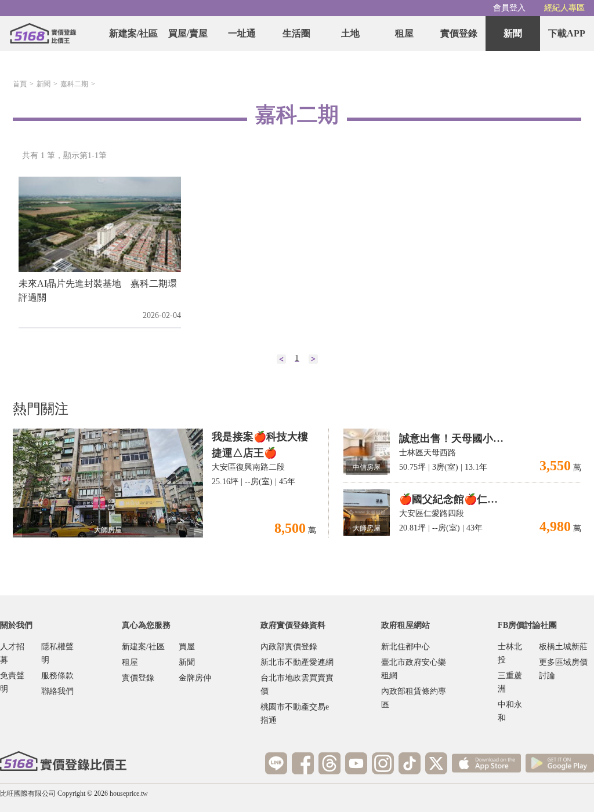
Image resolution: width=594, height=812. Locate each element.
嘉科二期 (74, 84)
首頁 (20, 84)
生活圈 (296, 33)
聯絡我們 (57, 691)
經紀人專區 (564, 7)
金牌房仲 (195, 678)
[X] (436, 763)
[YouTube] (356, 763)
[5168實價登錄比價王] (63, 761)
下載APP (566, 33)
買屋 (187, 646)
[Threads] (329, 763)
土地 (350, 33)
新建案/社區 (133, 33)
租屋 (404, 33)
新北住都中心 (405, 646)
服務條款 (57, 675)
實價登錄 (458, 33)
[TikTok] (410, 763)
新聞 (513, 33)
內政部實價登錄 (288, 646)
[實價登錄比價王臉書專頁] (303, 763)
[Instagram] (383, 763)
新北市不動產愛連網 (297, 662)
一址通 (242, 33)
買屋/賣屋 (188, 33)
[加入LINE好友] (276, 763)
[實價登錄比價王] (43, 33)
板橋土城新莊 (563, 646)
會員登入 (509, 7)
